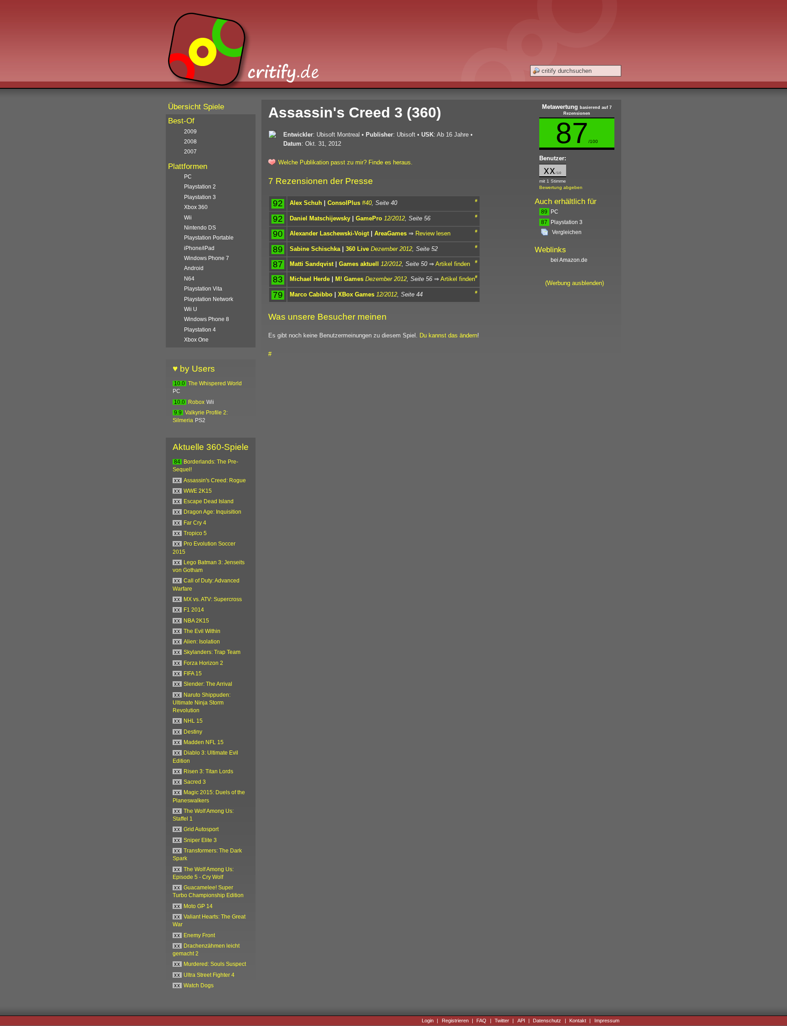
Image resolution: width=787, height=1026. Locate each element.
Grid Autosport (201, 829)
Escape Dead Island (209, 501)
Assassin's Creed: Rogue (215, 480)
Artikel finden (452, 263)
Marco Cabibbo (311, 294)
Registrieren (455, 1020)
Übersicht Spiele (196, 106)
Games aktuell (359, 263)
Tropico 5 (195, 533)
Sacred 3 (195, 782)
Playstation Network (208, 299)
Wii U (190, 309)
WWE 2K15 (198, 491)
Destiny (193, 732)
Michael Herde (310, 279)
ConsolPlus (343, 202)
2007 (190, 151)
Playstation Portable (209, 238)
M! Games (349, 279)
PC (549, 212)
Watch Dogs (199, 985)
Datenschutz (547, 1020)
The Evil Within (202, 631)
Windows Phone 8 (206, 319)
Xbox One (196, 340)
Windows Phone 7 (206, 258)
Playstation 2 (200, 187)
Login (428, 1020)
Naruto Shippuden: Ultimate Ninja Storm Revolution (201, 703)
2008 (190, 141)
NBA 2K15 (196, 620)
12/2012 (394, 218)
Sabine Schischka (315, 248)
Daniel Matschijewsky (320, 218)
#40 (367, 202)
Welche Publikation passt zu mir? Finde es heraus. (345, 162)
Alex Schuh (306, 202)
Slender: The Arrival (208, 684)
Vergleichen (567, 232)
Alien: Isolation (202, 641)
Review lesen (432, 233)
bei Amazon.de (570, 260)
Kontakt (577, 1020)
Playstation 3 (562, 222)
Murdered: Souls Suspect (215, 964)
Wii (188, 217)
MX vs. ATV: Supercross (213, 599)
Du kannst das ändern (448, 335)
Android (194, 268)
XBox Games (356, 294)
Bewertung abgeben (561, 187)
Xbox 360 (196, 207)
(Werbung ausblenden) (574, 283)
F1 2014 (194, 610)
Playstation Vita (203, 289)
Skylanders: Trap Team (212, 652)
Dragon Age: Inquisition (212, 512)
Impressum (606, 1020)
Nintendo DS (200, 228)
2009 (190, 131)
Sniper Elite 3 (200, 840)
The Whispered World (215, 383)
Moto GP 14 (198, 906)
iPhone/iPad (199, 248)
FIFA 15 (193, 673)
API (521, 1020)
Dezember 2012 (391, 248)
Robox (196, 402)
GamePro (369, 218)
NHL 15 (193, 721)
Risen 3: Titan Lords (208, 771)
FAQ (481, 1020)
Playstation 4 (200, 330)
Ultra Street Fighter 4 (209, 975)
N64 (189, 279)
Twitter (502, 1020)
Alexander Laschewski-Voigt (329, 233)
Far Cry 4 (195, 523)
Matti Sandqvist (311, 263)
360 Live (357, 248)
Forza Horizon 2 (203, 663)
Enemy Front (199, 935)
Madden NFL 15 (204, 742)
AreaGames (390, 233)
